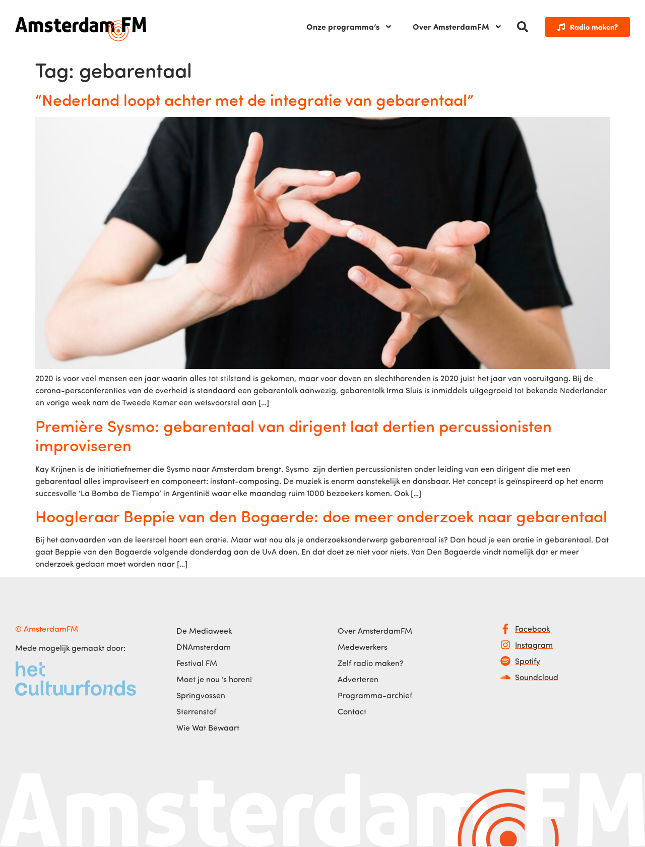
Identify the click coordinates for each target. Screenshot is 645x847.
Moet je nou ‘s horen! (214, 679)
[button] (522, 27)
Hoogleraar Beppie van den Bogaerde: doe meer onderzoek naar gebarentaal (321, 515)
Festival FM (196, 663)
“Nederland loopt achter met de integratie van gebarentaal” (254, 99)
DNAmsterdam (203, 647)
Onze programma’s (342, 26)
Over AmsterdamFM (451, 26)
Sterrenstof (196, 711)
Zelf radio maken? (371, 663)
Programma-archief (375, 695)
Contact (352, 711)
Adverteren (358, 679)
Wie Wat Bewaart (207, 727)
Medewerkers (363, 647)
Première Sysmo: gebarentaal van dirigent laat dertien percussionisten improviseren (293, 435)
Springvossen (200, 695)
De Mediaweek (204, 631)
